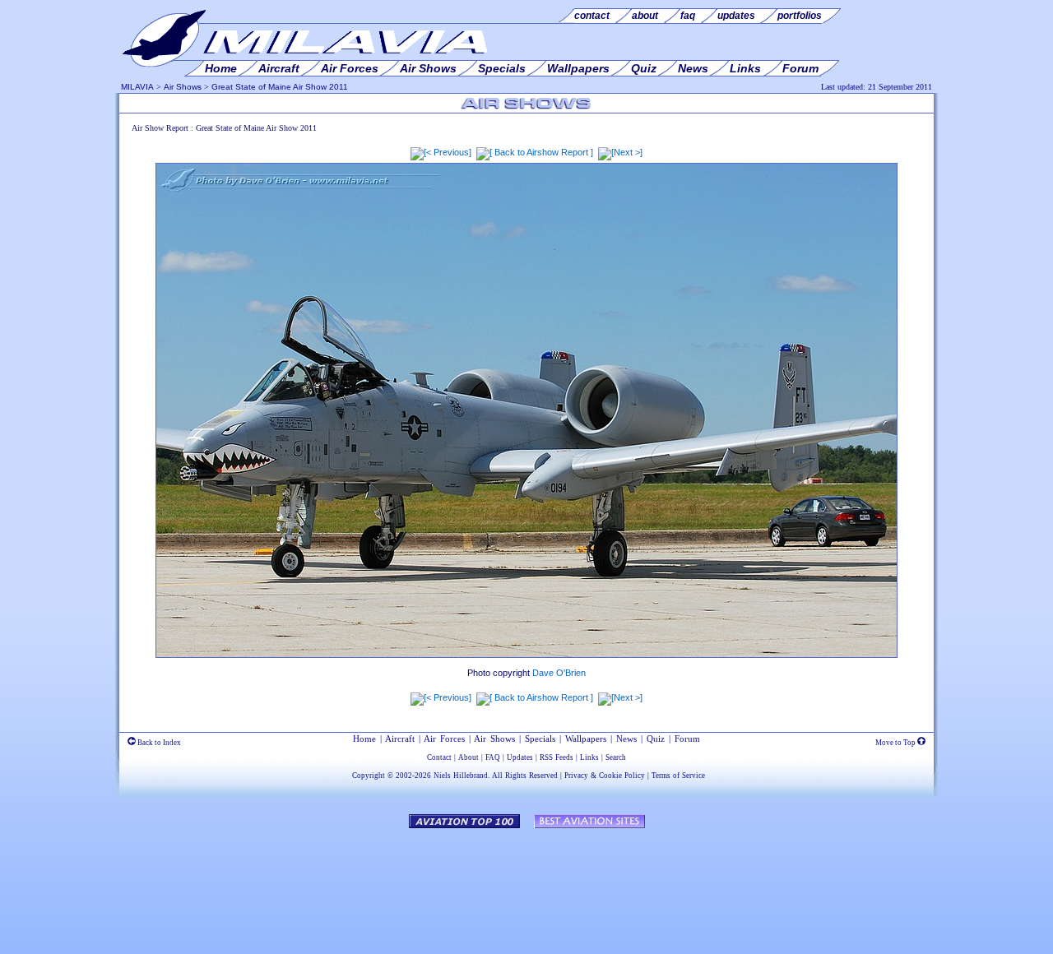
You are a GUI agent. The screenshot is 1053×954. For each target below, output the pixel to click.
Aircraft (400, 738)
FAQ (492, 757)
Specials (540, 738)
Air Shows (183, 86)
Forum (687, 738)
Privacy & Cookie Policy (604, 775)
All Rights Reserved (525, 775)
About (468, 757)
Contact (439, 757)
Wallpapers (585, 738)
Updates (520, 757)
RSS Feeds (556, 757)
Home (364, 738)
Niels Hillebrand (461, 775)
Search (615, 757)
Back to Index (158, 743)
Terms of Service (678, 775)
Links (589, 757)
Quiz (656, 738)
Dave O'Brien (559, 673)
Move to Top (896, 743)
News (626, 738)
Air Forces (444, 738)
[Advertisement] (526, 883)
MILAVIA (137, 86)
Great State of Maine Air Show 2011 (279, 86)
